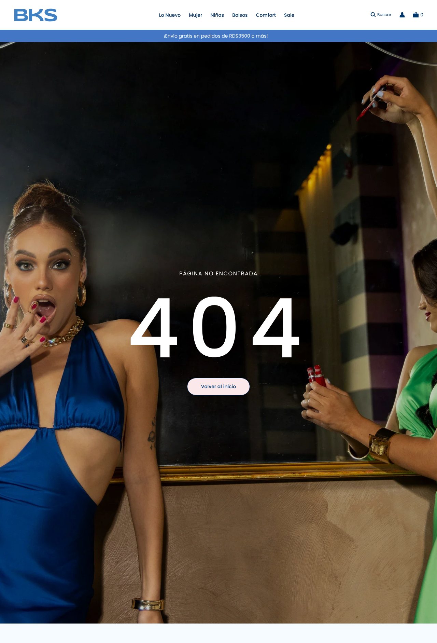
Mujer (195, 15)
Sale (289, 15)
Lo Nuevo (170, 15)
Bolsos (240, 15)
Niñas (217, 15)
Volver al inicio (218, 386)
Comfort (266, 15)
